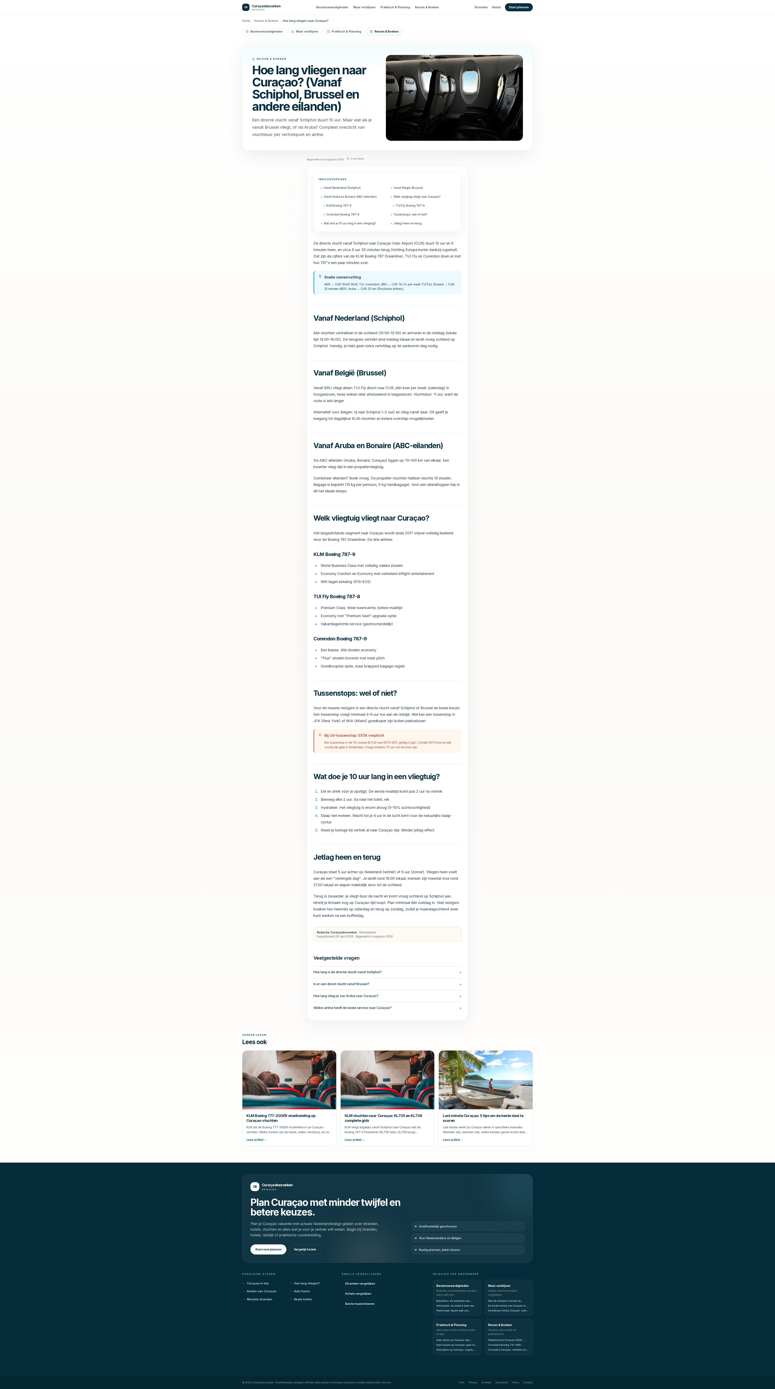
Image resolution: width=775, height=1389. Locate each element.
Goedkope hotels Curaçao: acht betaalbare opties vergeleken (507, 1310)
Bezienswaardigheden (332, 7)
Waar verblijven (364, 7)
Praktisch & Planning (395, 7)
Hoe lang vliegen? (307, 1283)
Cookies (486, 1382)
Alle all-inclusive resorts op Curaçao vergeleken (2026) (505, 1301)
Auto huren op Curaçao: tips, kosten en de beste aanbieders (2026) (455, 1340)
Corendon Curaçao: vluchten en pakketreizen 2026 (507, 1349)
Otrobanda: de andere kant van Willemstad (455, 1305)
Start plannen (519, 7)
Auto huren (302, 1291)
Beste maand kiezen (360, 1303)
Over (462, 1382)
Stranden (481, 7)
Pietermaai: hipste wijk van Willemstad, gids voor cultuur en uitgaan (455, 1310)
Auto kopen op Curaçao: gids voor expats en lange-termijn (457, 1345)
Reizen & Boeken (427, 7)
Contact (528, 1382)
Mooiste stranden (259, 1299)
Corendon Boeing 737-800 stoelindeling (504, 1345)
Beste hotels (303, 1299)
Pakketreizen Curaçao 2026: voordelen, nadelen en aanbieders (505, 1340)
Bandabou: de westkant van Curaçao (452, 1301)
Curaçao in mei (258, 1283)
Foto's (515, 1382)
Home (246, 20)
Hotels (496, 7)
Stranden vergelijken (360, 1283)
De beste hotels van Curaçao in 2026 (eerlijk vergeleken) (506, 1305)
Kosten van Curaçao (261, 1291)
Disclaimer (501, 1382)
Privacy (473, 1382)
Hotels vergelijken (358, 1293)
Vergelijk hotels (305, 1249)
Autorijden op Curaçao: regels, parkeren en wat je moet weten (455, 1349)
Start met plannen (268, 1249)
